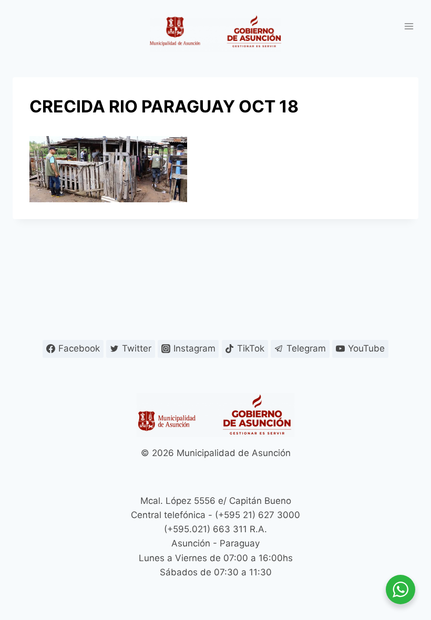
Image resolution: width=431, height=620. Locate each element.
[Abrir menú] (408, 26)
